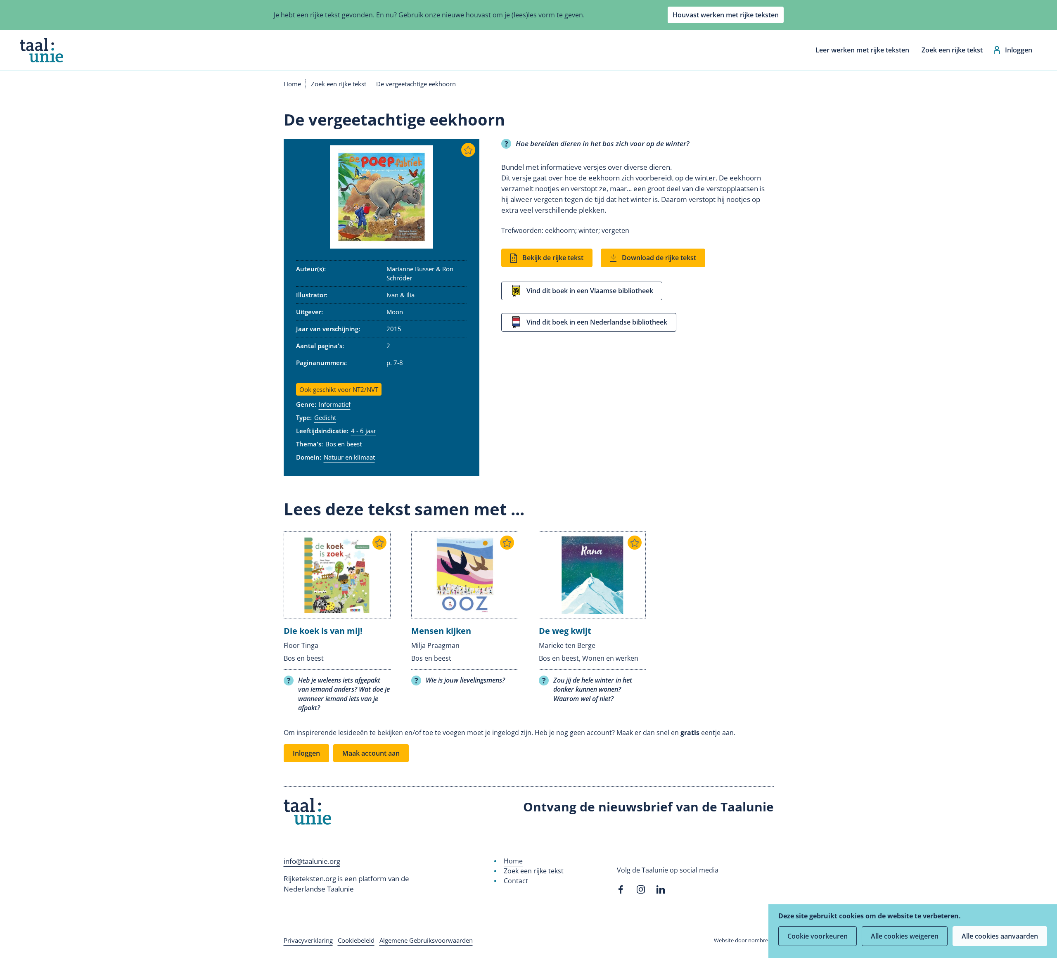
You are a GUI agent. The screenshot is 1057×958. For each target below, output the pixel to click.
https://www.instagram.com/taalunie (641, 889)
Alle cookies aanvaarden (1000, 936)
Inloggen (1018, 50)
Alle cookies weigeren (905, 936)
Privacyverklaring (308, 940)
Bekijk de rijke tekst (552, 257)
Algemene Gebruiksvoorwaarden (426, 940)
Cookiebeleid (356, 940)
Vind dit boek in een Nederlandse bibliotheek (596, 322)
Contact (516, 880)
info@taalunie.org (312, 861)
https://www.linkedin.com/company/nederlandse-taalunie (660, 889)
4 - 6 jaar (363, 431)
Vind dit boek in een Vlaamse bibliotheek (589, 290)
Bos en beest (343, 444)
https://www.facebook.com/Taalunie (621, 889)
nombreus (761, 940)
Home (292, 84)
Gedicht (325, 417)
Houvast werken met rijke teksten (726, 14)
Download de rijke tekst (659, 257)
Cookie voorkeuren (817, 936)
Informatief (335, 404)
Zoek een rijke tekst (952, 50)
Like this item (468, 150)
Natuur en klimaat (349, 457)
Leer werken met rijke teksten (862, 50)
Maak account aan (371, 753)
